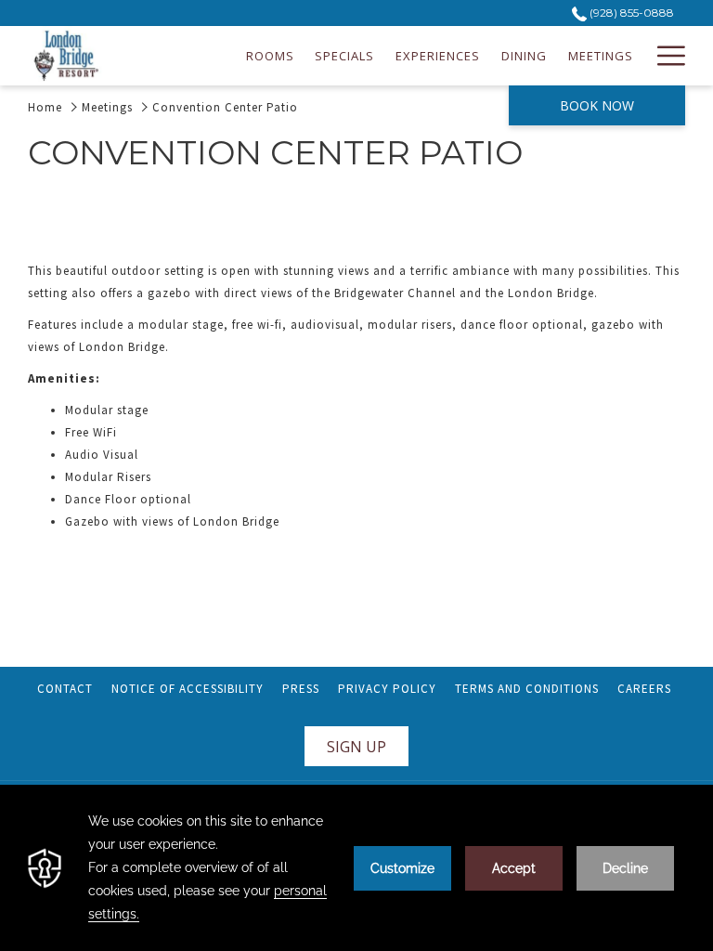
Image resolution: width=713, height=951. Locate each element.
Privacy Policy (387, 689)
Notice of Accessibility (187, 689)
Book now (597, 105)
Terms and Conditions (529, 689)
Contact (65, 689)
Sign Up (356, 746)
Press (300, 689)
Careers (646, 689)
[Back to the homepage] (66, 55)
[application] (356, 868)
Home (45, 107)
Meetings (107, 107)
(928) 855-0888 (630, 13)
